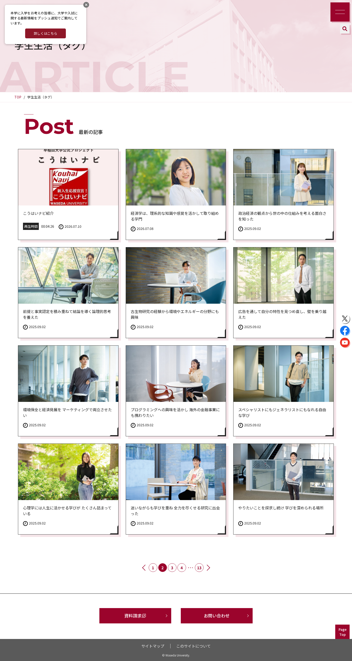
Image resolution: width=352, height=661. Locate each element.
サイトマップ (152, 646)
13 (199, 567)
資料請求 (133, 615)
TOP (17, 97)
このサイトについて (193, 646)
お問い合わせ (217, 615)
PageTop (342, 632)
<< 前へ (144, 567)
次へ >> (208, 567)
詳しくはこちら (45, 33)
